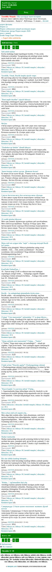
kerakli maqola (30, 67)
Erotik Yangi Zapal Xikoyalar (11, 35)
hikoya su (10, 67)
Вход (26, 12)
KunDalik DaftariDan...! (10, 269)
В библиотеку (5, 544)
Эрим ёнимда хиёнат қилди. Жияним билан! (19, 171)
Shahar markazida (8, 437)
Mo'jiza (4, 123)
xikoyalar (40, 67)
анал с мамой (5, 33)
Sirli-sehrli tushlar (8, 52)
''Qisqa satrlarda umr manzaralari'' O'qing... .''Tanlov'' (21, 341)
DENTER (11, 63)
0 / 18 (12, 551)
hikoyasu (4, 70)
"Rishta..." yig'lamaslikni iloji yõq (14, 482)
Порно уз (4, 27)
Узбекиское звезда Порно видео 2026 (15, 31)
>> (17, 47)
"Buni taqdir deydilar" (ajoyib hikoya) (15, 100)
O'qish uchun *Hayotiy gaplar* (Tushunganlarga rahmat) (23, 365)
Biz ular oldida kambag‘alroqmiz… (14, 459)
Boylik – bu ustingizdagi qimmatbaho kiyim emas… (21, 293)
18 (10, 70)
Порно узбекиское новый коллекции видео (18, 29)
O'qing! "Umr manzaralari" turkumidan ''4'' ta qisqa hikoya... (24, 317)
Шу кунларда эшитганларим (29, 17)
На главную (7, 547)
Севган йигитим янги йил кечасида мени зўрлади (22, 195)
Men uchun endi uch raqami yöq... (14, 413)
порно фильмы (6, 24)
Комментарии (7, 72)
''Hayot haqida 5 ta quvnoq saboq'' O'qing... (18, 389)
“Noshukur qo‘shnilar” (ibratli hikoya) (15, 147)
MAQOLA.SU (12, 566)
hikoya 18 (19, 67)
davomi (45, 21)
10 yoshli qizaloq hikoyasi (11, 219)
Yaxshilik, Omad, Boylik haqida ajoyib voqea (18, 76)
